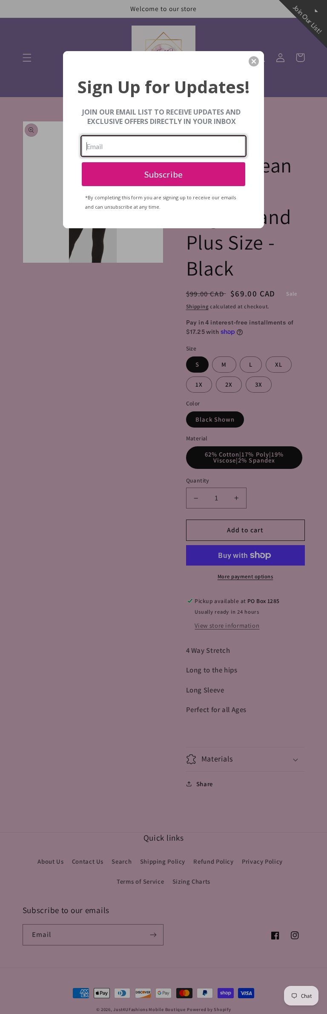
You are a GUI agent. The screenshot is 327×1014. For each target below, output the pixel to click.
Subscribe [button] (163, 174)
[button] (254, 61)
